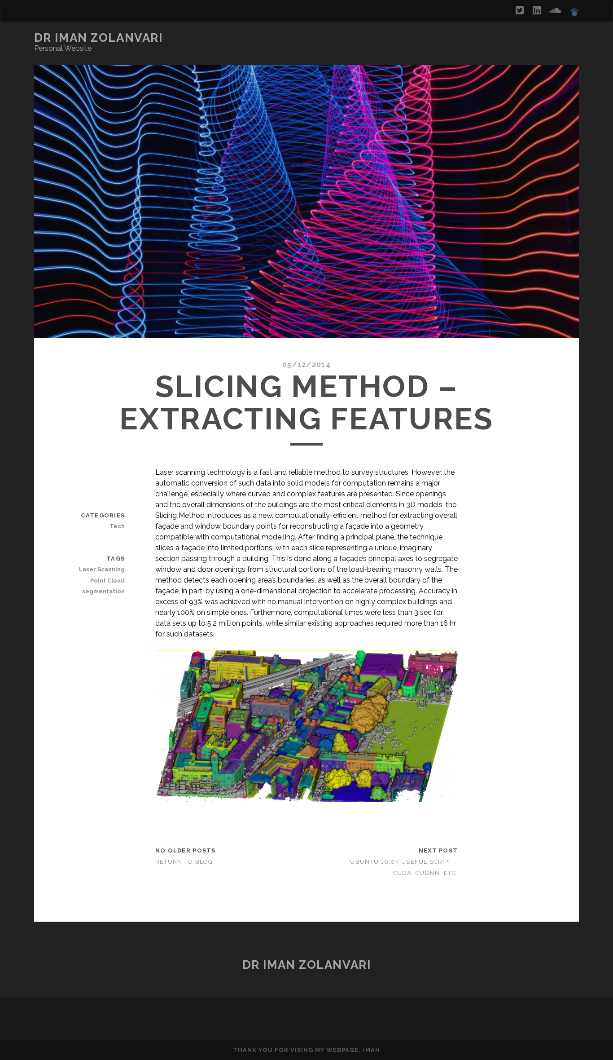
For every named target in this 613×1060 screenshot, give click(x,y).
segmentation (103, 591)
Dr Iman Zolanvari (98, 37)
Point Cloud (107, 580)
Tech (117, 526)
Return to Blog (184, 861)
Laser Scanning (102, 569)
